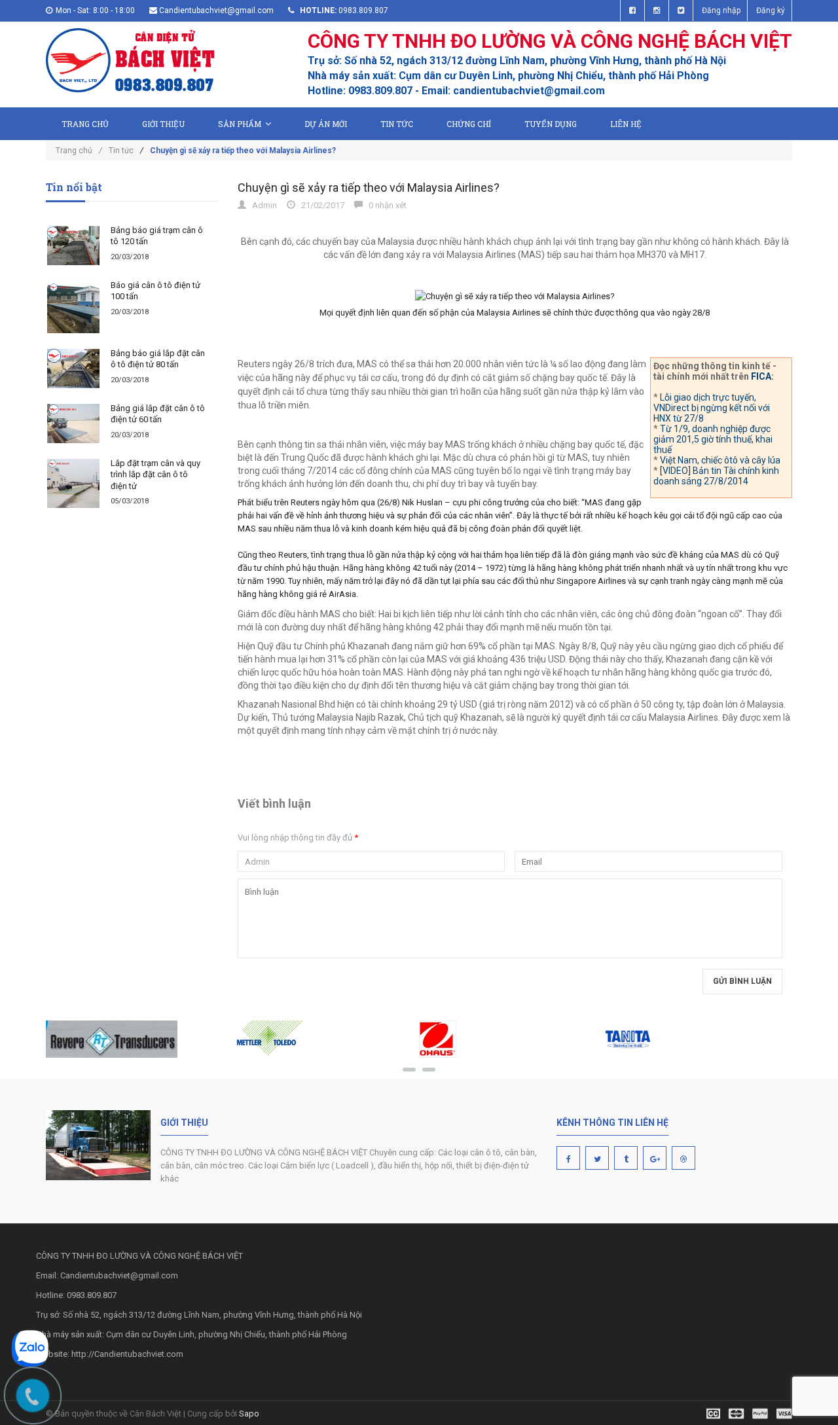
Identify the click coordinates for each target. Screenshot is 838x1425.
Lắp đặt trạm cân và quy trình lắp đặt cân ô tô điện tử (155, 474)
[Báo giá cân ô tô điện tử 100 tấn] (73, 307)
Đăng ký (770, 10)
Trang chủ (85, 123)
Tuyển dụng (550, 123)
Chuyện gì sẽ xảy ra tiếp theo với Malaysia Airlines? (369, 187)
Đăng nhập (721, 10)
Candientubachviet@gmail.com (216, 10)
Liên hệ (626, 123)
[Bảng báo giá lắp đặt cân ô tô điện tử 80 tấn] (73, 368)
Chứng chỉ (468, 123)
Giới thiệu (163, 123)
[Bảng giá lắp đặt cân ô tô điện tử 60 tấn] (73, 423)
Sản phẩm (239, 123)
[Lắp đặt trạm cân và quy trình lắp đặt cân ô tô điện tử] (73, 484)
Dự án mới (325, 123)
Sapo (249, 1413)
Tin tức (396, 123)
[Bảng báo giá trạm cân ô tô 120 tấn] (73, 245)
